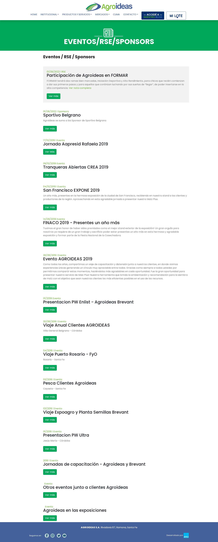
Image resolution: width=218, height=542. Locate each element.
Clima (116, 14)
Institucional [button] (48, 14)
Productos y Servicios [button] (76, 14)
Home (34, 14)
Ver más (53, 96)
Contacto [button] (129, 14)
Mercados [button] (101, 14)
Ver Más (50, 151)
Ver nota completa (80, 88)
